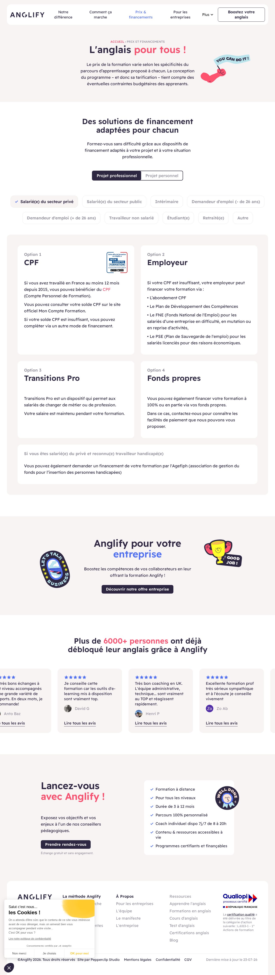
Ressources (180, 896)
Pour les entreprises (180, 14)
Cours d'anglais (184, 918)
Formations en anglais (190, 910)
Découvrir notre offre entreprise (137, 589)
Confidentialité (168, 959)
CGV (188, 959)
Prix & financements (141, 14)
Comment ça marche (100, 14)
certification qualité (241, 914)
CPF (106, 289)
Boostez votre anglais (241, 14)
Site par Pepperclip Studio (98, 959)
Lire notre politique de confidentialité (30, 938)
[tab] (116, 175)
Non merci (19, 953)
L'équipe (124, 910)
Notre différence (63, 14)
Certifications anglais (189, 932)
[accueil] (27, 14)
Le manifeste (128, 918)
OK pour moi (79, 953)
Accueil (117, 42)
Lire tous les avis (70, 723)
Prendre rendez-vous (65, 844)
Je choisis (49, 953)
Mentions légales (137, 959)
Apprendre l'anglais (188, 903)
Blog (174, 940)
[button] (208, 14)
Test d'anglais (182, 925)
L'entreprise (127, 925)
